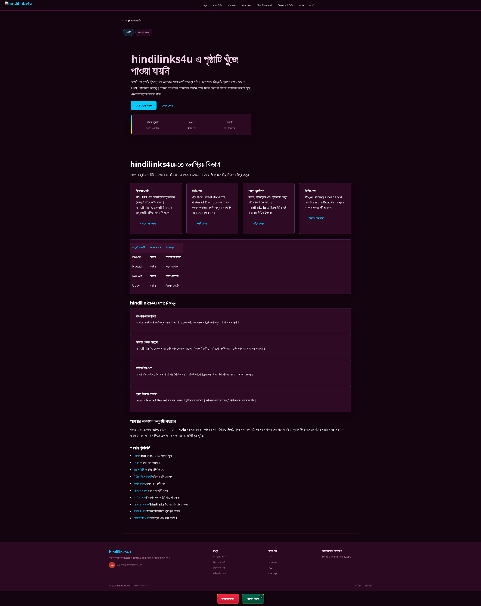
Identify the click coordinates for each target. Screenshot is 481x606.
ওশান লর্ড (232, 5)
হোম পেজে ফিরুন (144, 105)
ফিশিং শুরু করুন (316, 218)
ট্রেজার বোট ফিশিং (286, 5)
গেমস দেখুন (167, 105)
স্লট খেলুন (202, 223)
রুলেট (311, 5)
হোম (205, 5)
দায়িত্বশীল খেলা (142, 518)
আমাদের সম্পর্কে (142, 504)
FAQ (270, 567)
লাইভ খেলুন (258, 223)
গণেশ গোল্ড (246, 5)
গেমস (301, 5)
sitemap (272, 573)
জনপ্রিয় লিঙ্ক (143, 32)
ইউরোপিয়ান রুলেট (264, 5)
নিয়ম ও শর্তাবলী (219, 562)
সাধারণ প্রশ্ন (140, 511)
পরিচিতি (128, 32)
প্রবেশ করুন (272, 562)
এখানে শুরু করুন (148, 223)
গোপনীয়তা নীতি (219, 567)
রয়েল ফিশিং (217, 5)
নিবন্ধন (271, 556)
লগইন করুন (140, 497)
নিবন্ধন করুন (140, 490)
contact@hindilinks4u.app (336, 556)
